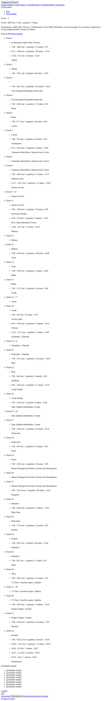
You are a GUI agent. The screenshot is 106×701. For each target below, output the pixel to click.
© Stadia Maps (19, 5)
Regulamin (5, 696)
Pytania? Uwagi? (8, 699)
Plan (8, 11)
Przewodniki (11, 14)
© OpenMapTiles (32, 5)
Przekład (44, 696)
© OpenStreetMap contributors (52, 5)
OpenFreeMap (7, 5)
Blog (29, 696)
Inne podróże (17, 34)
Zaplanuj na (10, 2)
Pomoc (24, 696)
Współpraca (36, 696)
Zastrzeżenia (16, 696)
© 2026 (4, 691)
